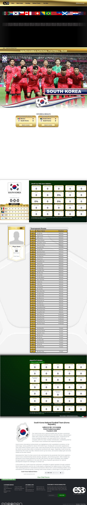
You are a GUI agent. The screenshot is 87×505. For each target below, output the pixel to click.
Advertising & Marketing (19, 488)
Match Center (20, 3)
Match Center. (43, 218)
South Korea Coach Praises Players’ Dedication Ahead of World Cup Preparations (23, 153)
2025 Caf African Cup (29, 489)
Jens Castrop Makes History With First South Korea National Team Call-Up (66, 153)
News (12, 3)
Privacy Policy (83, 504)
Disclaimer (78, 504)
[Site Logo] (6, 3)
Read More (23, 172)
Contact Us (6, 486)
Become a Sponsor (18, 489)
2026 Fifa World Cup (29, 490)
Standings (27, 3)
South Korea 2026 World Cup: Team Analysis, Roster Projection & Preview (52, 153)
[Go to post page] (22, 143)
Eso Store (46, 3)
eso (4, 48)
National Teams (36, 3)
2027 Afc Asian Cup (40, 486)
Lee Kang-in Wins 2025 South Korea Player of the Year (38, 152)
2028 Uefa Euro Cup (40, 488)
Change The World (18, 486)
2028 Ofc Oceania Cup (40, 489)
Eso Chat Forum (43, 477)
